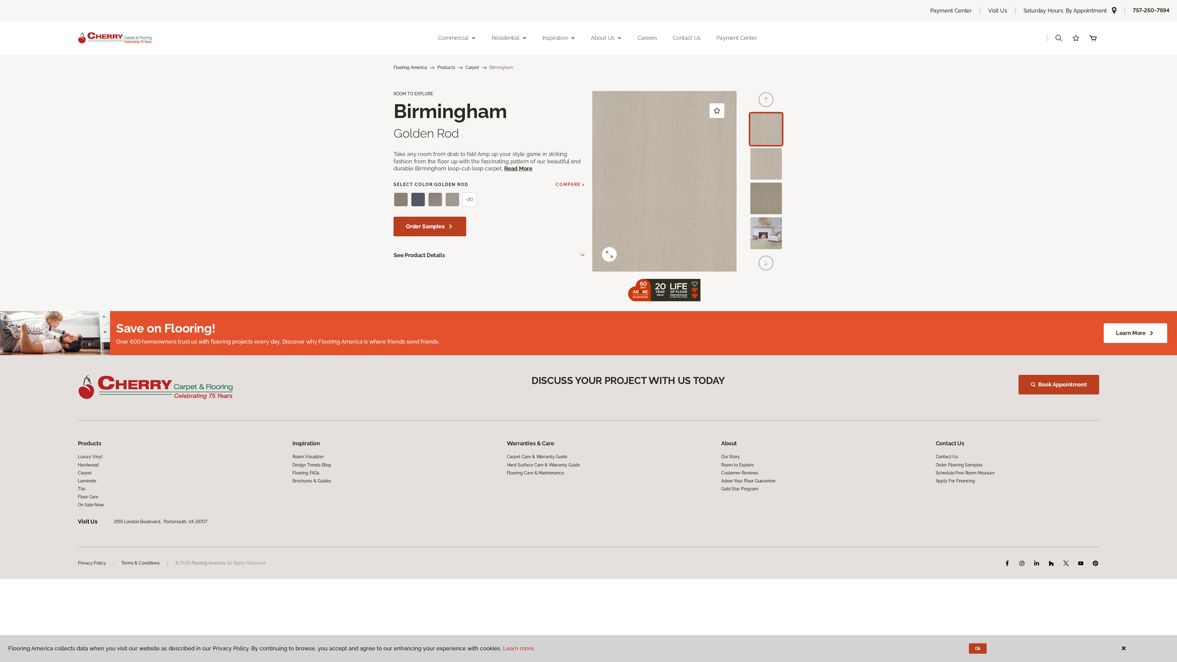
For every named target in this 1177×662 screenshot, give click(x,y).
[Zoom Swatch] (609, 254)
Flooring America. (209, 563)
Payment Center (951, 10)
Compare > (570, 184)
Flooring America (410, 67)
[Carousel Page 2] (766, 163)
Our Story (730, 456)
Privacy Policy (92, 563)
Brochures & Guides (311, 480)
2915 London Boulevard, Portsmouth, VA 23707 (160, 521)
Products (446, 67)
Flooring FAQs (305, 472)
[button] (1059, 38)
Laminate (87, 480)
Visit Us (997, 10)
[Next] (766, 263)
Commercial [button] (453, 38)
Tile (81, 488)
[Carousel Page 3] (766, 198)
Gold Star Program (739, 488)
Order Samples (425, 226)
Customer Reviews (739, 472)
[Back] (766, 99)
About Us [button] (603, 38)
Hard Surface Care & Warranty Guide (543, 464)
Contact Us (687, 38)
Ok (978, 648)
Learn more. (519, 648)
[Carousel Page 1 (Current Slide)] (766, 129)
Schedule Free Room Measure (965, 472)
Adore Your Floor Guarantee (748, 480)
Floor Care (88, 496)
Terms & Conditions (140, 563)
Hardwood (88, 464)
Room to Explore (737, 464)
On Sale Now (91, 504)
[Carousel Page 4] (766, 233)
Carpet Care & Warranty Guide (537, 456)
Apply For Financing (955, 480)
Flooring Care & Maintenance (535, 472)
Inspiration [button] (555, 38)
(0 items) (1093, 38)
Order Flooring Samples (959, 464)
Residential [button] (506, 38)
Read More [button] (518, 168)
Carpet (472, 67)
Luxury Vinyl (90, 456)
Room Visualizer (308, 456)
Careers (647, 38)
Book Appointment (1062, 384)
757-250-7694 (1151, 10)
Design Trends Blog (311, 464)
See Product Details (419, 255)
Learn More (1131, 333)
